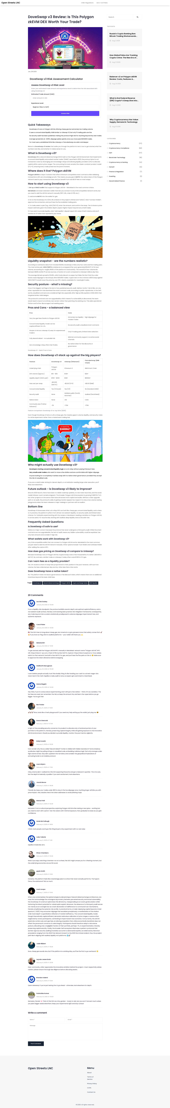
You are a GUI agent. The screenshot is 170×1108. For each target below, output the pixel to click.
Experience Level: (37, 103)
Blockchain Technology (117, 157)
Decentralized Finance (117, 181)
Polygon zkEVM (65, 583)
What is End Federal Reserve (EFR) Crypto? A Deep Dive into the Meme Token (123, 99)
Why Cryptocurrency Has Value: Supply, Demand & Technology (124, 120)
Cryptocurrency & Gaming (118, 162)
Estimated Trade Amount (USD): (43, 94)
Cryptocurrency (114, 143)
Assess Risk (65, 113)
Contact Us (91, 1092)
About (89, 1073)
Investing (112, 176)
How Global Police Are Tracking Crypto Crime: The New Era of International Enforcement (124, 56)
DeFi (110, 153)
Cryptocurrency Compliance (119, 148)
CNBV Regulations (87, 3)
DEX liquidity (93, 583)
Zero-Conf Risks (102, 3)
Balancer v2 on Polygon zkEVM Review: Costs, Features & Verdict (123, 77)
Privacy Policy (92, 1084)
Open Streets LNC (10, 2)
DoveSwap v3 (37, 583)
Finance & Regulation (116, 172)
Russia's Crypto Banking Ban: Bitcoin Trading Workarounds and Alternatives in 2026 (123, 34)
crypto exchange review (80, 583)
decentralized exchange (51, 583)
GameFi (111, 167)
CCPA (89, 1088)
